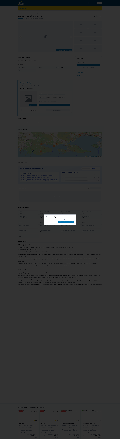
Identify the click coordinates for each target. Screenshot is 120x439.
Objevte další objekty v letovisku (66, 221)
